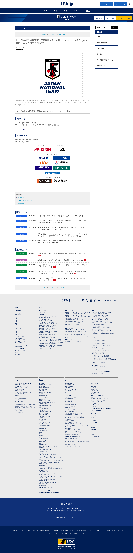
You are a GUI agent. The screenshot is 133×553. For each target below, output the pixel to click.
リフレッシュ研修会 (43, 408)
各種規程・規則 (94, 390)
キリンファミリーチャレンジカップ (23, 392)
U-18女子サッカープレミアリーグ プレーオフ (102, 321)
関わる (77, 11)
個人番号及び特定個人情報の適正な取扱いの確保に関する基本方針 (69, 530)
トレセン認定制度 (69, 386)
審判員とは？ (42, 386)
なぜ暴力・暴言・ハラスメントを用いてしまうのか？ (51, 460)
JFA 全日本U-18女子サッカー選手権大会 (101, 319)
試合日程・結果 (99, 18)
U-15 (16, 324)
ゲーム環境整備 (68, 400)
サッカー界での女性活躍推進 (71, 414)
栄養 (40, 443)
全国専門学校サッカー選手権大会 (46, 346)
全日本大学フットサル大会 (98, 353)
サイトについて (13, 530)
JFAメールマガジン (95, 436)
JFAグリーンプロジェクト (71, 411)
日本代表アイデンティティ (105, 60)
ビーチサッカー (18, 346)
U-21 (16, 317)
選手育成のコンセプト (70, 384)
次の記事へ (62, 34)
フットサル (93, 415)
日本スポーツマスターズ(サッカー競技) (48, 331)
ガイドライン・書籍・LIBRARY (46, 449)
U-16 (16, 323)
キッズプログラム (19, 397)
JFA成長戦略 (94, 389)
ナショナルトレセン (69, 387)
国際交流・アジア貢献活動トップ (72, 436)
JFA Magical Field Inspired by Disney (23, 387)
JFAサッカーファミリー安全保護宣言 (73, 416)
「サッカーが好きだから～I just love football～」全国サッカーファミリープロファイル (26, 405)
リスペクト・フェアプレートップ (46, 451)
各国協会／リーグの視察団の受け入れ (73, 446)
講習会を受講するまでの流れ (45, 405)
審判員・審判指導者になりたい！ (46, 387)
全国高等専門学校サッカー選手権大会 (47, 343)
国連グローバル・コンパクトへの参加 (73, 433)
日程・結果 (100, 48)
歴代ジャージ (101, 66)
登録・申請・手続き (95, 392)
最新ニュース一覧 (102, 43)
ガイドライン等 (42, 428)
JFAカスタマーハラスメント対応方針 (114, 530)
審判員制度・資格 (43, 389)
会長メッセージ (94, 384)
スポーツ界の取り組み (44, 471)
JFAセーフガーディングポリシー (46, 456)
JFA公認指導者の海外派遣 (45, 425)
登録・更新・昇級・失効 (44, 416)
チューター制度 (42, 419)
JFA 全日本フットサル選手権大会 (99, 349)
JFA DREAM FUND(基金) (44, 490)
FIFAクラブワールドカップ (45, 348)
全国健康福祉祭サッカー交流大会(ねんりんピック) (103, 345)
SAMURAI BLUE (18, 314)
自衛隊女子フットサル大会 (98, 352)
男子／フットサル (19, 338)
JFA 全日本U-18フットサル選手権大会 (100, 355)
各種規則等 (93, 429)
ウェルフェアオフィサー (44, 474)
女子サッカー (94, 413)
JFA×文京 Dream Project (96, 403)
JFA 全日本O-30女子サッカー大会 (99, 313)
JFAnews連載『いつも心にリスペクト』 (48, 467)
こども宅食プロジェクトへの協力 (72, 429)
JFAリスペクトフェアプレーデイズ (47, 473)
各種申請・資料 (42, 417)
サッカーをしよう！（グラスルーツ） (23, 383)
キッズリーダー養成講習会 (21, 398)
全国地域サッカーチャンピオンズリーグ (48, 323)
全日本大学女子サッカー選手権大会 (100, 316)
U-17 (16, 321)
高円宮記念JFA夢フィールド (71, 404)
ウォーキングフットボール (21, 393)
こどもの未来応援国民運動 (71, 422)
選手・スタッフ (110, 18)
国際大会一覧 (42, 312)
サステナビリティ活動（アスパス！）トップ (75, 410)
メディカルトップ (43, 430)
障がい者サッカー (19, 401)
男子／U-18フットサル (20, 341)
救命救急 (41, 435)
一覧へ (52, 34)
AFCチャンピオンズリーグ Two (46, 320)
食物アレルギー (42, 441)
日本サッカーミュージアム (98, 373)
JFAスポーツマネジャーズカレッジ (73, 423)
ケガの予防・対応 (43, 444)
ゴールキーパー (42, 420)
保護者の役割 (42, 465)
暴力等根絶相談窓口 (43, 484)
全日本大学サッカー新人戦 (45, 336)
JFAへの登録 (106, 4)
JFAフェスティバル (19, 403)
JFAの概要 (93, 386)
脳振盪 (40, 432)
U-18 (16, 320)
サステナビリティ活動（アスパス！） (99, 398)
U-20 (16, 330)
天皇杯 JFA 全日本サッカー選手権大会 (47, 316)
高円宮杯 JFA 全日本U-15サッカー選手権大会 (75, 329)
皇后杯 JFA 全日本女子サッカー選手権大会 (101, 312)
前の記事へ (43, 34)
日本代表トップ (18, 310)
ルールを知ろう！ (96, 369)
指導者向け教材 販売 (43, 413)
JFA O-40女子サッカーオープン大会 (100, 315)
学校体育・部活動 (19, 400)
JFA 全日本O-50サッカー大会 (98, 340)
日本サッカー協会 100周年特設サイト (99, 400)
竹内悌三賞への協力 (69, 420)
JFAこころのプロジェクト (71, 419)
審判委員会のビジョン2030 (45, 384)
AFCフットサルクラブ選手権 (98, 362)
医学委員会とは (42, 447)
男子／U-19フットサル (20, 339)
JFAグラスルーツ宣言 (20, 384)
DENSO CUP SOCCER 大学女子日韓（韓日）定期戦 (51, 342)
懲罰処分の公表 (42, 485)
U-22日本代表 (21, 197)
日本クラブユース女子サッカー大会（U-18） (102, 330)
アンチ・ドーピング (43, 440)
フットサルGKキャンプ (70, 395)
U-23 (16, 316)
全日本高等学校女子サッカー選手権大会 (101, 326)
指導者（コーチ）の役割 (44, 400)
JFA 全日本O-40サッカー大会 (98, 339)
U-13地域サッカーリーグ (70, 333)
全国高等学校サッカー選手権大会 (72, 318)
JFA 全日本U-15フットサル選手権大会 (100, 356)
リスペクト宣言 (42, 453)
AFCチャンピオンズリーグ (45, 317)
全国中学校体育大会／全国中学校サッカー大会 (75, 331)
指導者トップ (42, 399)
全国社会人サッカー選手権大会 (46, 326)
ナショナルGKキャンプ (70, 390)
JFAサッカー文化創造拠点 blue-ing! (100, 371)
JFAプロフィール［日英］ (97, 406)
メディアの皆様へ (63, 534)
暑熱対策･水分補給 (43, 434)
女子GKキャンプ (68, 392)
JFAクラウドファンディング (45, 487)
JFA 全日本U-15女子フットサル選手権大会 (101, 358)
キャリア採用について (76, 534)
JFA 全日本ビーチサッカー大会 (99, 366)
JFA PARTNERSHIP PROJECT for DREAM (49, 492)
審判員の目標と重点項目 (44, 397)
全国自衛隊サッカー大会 (44, 329)
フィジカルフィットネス (44, 422)
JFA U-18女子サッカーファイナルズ (100, 318)
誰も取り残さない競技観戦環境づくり (73, 413)
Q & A (92, 431)
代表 (45, 11)
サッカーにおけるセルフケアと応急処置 (48, 446)
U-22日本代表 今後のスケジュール (26, 200)
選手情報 (99, 54)
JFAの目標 (93, 387)
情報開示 (93, 394)
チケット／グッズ (95, 424)
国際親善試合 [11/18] (23, 203)
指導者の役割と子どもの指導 (45, 464)
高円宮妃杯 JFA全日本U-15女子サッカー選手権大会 (103, 323)
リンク (92, 434)
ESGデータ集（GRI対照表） (97, 395)
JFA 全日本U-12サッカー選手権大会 (73, 341)
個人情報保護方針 (44, 530)
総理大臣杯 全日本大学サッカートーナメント (49, 334)
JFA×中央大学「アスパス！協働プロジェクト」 (75, 417)
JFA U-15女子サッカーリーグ (98, 324)
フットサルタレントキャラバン (72, 397)
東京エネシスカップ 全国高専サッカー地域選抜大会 (50, 345)
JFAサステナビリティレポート (72, 431)
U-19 (16, 318)
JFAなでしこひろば (19, 389)
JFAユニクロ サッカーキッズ (21, 386)
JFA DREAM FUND (95, 404)
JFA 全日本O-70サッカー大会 (98, 343)
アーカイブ (52, 534)
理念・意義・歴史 (43, 414)
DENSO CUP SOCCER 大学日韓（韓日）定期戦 (50, 339)
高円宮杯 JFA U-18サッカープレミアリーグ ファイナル (77, 312)
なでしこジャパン (19, 328)
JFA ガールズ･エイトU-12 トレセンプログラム (75, 394)
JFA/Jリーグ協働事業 (70, 406)
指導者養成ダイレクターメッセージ (47, 402)
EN (130, 4)
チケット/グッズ (120, 4)
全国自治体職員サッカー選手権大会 (47, 328)
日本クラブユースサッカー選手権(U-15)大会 (75, 334)
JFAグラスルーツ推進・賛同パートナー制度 (25, 407)
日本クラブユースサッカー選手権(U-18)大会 (75, 323)
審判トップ (41, 383)
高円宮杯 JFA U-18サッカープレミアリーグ (75, 313)
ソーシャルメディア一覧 (110, 300)
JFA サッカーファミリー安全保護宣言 (47, 454)
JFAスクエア (18, 395)
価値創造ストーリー (95, 397)
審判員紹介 (41, 390)
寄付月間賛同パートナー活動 (71, 434)
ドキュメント (94, 420)
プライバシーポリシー (96, 530)
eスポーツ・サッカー (20, 350)
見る (55, 11)
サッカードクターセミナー (45, 437)
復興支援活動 (68, 428)
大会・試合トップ (43, 310)
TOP (98, 37)
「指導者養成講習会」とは (45, 404)
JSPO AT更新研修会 (43, 438)
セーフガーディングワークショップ (47, 479)
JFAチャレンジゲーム (20, 390)
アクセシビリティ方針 (25, 530)
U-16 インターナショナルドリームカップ (74, 326)
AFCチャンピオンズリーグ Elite (46, 319)
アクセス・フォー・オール (97, 401)
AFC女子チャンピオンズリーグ (99, 332)
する (66, 11)
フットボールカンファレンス (45, 410)
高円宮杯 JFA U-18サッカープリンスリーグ (75, 315)
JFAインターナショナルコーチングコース (48, 427)
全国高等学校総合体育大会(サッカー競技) (74, 319)
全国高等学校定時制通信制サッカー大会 (74, 321)
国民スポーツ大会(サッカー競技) (46, 322)
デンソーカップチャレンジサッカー (47, 337)
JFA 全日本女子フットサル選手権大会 (100, 350)
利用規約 (35, 530)
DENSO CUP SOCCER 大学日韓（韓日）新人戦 (50, 340)
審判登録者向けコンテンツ (45, 392)
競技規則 (41, 394)
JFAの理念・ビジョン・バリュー (66, 518)
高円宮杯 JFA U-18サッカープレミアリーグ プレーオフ (77, 316)
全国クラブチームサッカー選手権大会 (47, 325)
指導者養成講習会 (43, 407)
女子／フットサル (19, 342)
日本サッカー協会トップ (96, 383)
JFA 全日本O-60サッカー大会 (98, 342)
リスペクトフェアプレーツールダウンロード (49, 482)
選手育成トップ (68, 383)
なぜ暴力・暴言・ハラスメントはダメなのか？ (49, 462)
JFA (66, 380)
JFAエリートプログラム (70, 389)
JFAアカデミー (68, 401)
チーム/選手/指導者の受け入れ (72, 444)
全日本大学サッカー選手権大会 (46, 333)
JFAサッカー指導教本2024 (45, 411)
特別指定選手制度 (69, 398)
